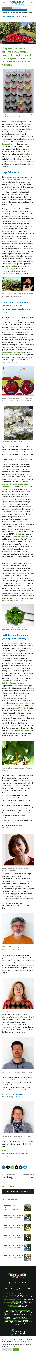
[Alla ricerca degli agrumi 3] (27, 1237)
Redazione (6, 1209)
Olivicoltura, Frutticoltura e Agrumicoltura (14, 10)
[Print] (21, 1167)
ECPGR (12, 650)
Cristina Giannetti (8, 1217)
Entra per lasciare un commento (18, 1191)
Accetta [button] (16, 1349)
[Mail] (25, 1283)
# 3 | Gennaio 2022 (6, 8)
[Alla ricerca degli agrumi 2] (27, 1247)
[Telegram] (25, 1167)
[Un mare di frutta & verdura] (27, 1207)
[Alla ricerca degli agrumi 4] (27, 1227)
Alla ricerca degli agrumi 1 (13, 1255)
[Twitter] (19, 1283)
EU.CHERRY (29, 703)
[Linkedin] (16, 1283)
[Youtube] (22, 1283)
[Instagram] (13, 1283)
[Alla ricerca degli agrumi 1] (27, 1257)
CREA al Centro (17, 8)
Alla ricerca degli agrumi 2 (13, 1245)
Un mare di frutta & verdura (11, 1206)
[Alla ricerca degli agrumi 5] (27, 1217)
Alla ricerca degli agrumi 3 (13, 1235)
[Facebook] (4, 1167)
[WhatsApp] (12, 1167)
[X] (8, 1167)
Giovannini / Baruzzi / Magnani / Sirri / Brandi (15, 16)
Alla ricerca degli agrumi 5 (13, 1215)
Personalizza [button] (7, 1349)
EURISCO (23, 815)
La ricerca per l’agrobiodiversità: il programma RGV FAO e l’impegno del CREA (8, 1178)
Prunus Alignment (8, 705)
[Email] (16, 1167)
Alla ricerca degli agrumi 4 (13, 1225)
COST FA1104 (21, 708)
